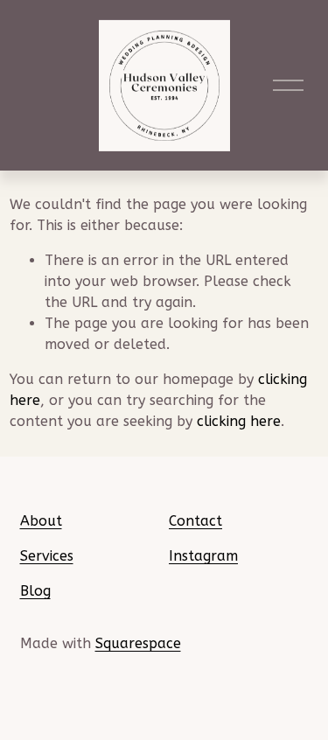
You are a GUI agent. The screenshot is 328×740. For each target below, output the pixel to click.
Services (46, 556)
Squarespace (138, 643)
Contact (195, 521)
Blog (35, 591)
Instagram (203, 556)
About (41, 521)
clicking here (239, 421)
